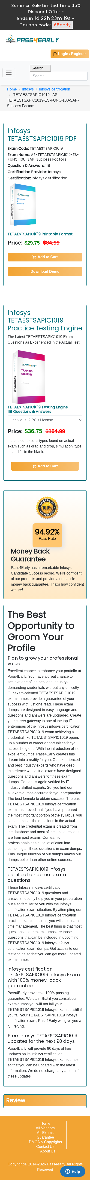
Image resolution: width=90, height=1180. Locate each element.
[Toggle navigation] (8, 72)
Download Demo (45, 271)
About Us (47, 1151)
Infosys (28, 89)
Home (12, 89)
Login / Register (71, 54)
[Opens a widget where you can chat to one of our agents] (72, 1172)
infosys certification (54, 89)
